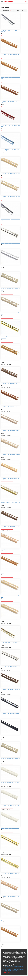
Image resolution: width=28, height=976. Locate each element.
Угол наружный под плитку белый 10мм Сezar (10, 828)
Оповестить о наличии (6, 293)
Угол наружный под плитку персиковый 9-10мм (10, 896)
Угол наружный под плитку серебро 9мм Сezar (10, 243)
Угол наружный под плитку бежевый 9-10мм (10, 619)
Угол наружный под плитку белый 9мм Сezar (10, 805)
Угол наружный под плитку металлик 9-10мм (10, 265)
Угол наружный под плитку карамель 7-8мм (10, 54)
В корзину (3, 35)
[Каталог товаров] (2, 1)
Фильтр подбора (6, 10)
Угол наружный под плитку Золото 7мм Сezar (10, 850)
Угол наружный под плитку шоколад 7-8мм (9, 383)
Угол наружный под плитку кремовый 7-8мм (10, 478)
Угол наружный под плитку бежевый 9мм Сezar (10, 196)
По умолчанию (20, 10)
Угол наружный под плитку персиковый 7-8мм (10, 549)
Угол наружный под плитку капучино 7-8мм (9, 360)
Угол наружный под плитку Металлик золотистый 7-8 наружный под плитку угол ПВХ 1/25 (10, 502)
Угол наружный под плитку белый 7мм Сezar (10, 782)
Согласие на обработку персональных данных (13, 969)
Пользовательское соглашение (10, 970)
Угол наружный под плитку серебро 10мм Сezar (10, 666)
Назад (1, 4)
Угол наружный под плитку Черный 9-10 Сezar (10, 735)
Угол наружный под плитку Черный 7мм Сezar (10, 713)
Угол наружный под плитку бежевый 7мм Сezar (10, 173)
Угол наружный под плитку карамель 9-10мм (10, 942)
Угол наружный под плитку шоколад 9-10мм (10, 526)
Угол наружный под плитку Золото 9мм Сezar (10, 873)
